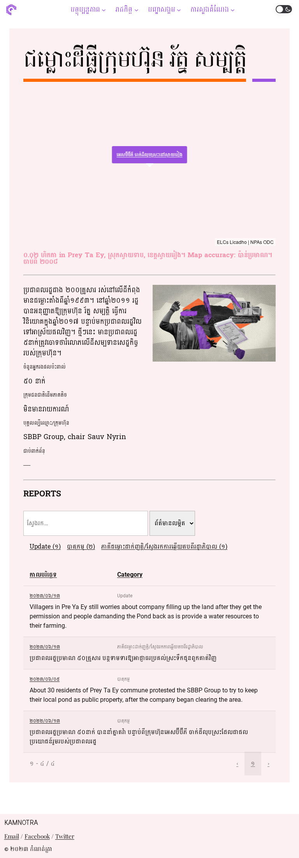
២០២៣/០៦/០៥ (45, 679)
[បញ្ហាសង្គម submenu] (179, 9)
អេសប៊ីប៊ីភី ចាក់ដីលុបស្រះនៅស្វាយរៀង (150, 154)
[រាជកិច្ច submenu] (136, 9)
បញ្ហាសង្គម (161, 9)
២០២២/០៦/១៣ (45, 721)
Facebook (37, 836)
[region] (149, 167)
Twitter (64, 836)
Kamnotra (21, 822)
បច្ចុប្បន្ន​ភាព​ (85, 9)
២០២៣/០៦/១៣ (45, 595)
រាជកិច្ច (123, 9)
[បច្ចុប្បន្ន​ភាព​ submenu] (104, 9)
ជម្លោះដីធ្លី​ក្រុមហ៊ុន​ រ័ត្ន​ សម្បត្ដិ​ (134, 59)
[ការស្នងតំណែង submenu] (232, 9)
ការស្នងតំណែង (209, 9)
